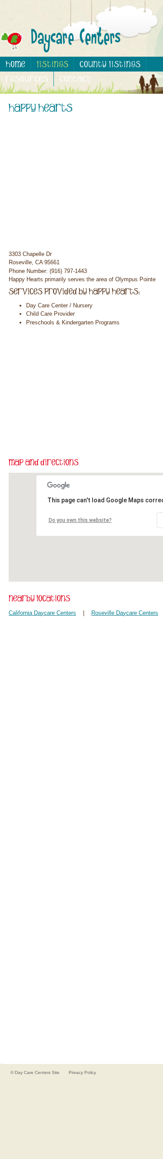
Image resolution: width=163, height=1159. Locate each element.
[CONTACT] (75, 79)
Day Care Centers (33, 1072)
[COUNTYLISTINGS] (110, 64)
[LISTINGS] (52, 64)
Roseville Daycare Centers (124, 613)
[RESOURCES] (27, 79)
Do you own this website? (80, 520)
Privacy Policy (82, 1072)
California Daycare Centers (42, 613)
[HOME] (15, 64)
